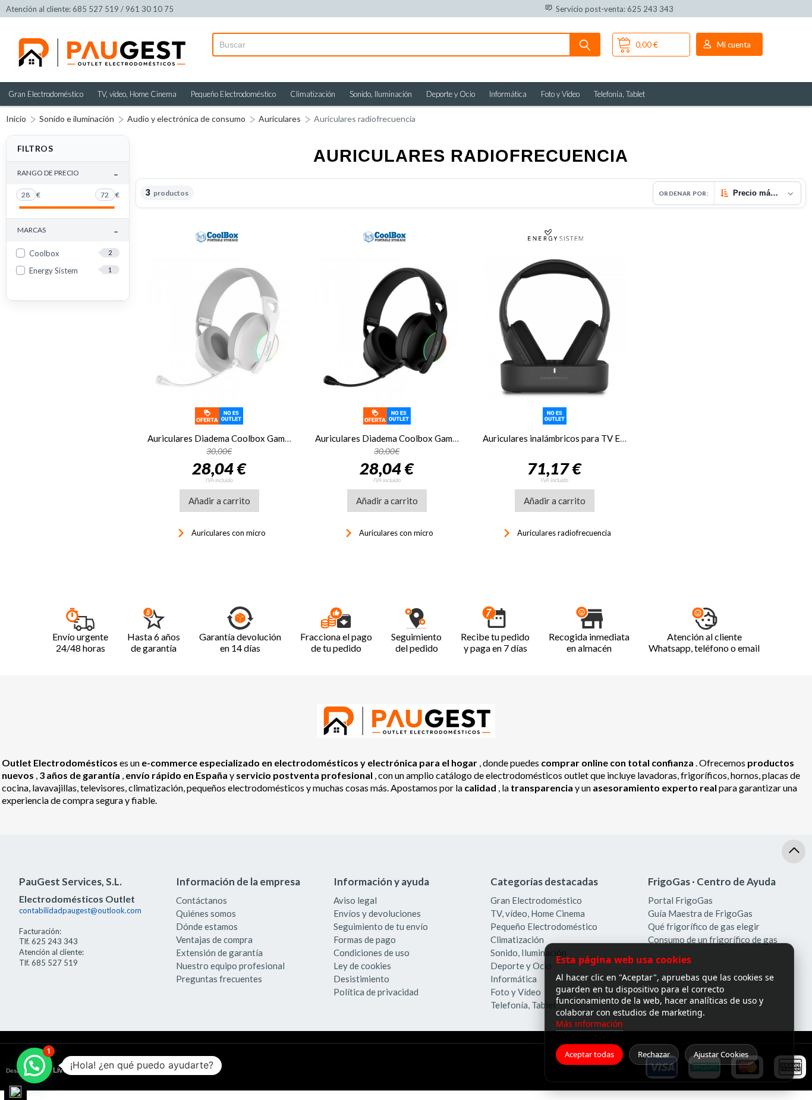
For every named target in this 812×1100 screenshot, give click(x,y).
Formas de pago (364, 939)
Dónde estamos (207, 926)
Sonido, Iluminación (381, 94)
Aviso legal (355, 900)
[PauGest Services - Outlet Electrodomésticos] (101, 40)
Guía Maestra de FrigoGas (700, 913)
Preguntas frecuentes (219, 978)
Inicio (16, 119)
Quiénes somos (206, 913)
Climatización (312, 94)
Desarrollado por (55, 1070)
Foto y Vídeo (560, 94)
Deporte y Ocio (450, 94)
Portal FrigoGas (680, 900)
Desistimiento (361, 978)
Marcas (67, 230)
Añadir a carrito (219, 500)
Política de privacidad (375, 991)
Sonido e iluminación (76, 119)
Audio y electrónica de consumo (186, 119)
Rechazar (654, 1054)
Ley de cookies (362, 965)
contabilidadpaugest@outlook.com (80, 910)
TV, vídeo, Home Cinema (137, 94)
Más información (589, 1023)
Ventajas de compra (214, 939)
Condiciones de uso (371, 952)
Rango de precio (67, 173)
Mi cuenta (734, 44)
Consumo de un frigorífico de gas (713, 939)
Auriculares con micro (228, 533)
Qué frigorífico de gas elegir (704, 926)
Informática (508, 94)
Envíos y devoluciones (377, 913)
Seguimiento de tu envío (380, 926)
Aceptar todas (589, 1054)
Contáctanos (201, 900)
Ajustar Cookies (721, 1054)
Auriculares (280, 119)
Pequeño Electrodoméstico (233, 94)
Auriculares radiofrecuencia (365, 119)
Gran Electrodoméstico (45, 94)
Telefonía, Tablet (619, 94)
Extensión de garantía (219, 952)
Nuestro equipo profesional (230, 965)
